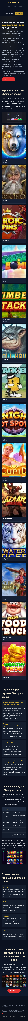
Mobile (16, 10)
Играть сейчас (7, 79)
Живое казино (8, 10)
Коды (21, 10)
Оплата (20, 6)
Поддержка (8, 6)
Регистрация (13, 990)
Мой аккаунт (19, 13)
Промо (15, 6)
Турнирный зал (10, 13)
